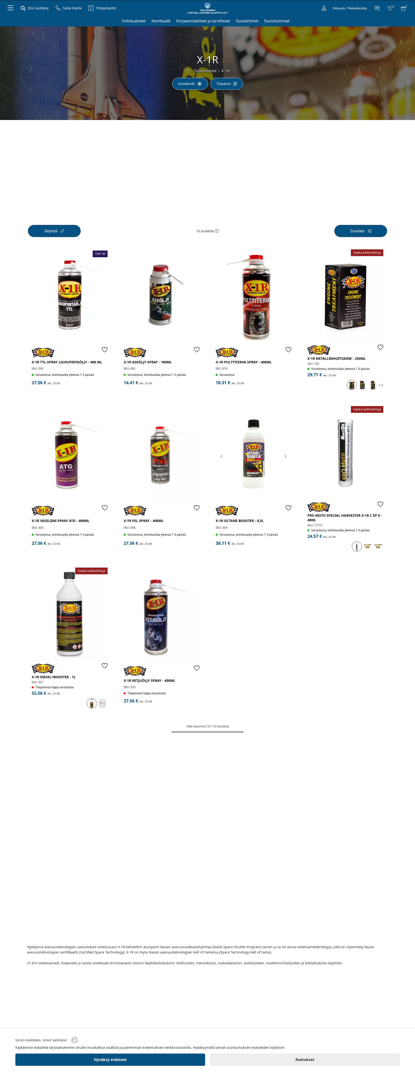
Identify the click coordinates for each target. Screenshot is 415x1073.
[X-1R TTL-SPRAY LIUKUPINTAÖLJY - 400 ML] (70, 297)
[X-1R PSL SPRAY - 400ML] (162, 455)
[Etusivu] (187, 71)
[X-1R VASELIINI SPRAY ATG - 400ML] (70, 455)
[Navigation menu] (10, 8)
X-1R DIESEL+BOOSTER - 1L (54, 677)
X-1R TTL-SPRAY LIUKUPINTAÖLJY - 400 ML (67, 362)
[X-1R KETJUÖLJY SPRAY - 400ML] (162, 616)
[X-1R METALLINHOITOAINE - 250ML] (345, 296)
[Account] (324, 8)
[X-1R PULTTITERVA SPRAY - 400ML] (254, 297)
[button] (217, 231)
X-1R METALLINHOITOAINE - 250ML (336, 358)
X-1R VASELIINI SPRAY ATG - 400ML (60, 520)
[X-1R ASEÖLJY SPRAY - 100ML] (162, 297)
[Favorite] (105, 349)
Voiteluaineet (134, 21)
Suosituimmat (277, 21)
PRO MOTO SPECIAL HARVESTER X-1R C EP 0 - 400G (344, 517)
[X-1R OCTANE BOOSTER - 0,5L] (254, 455)
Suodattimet (247, 21)
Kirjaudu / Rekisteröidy (350, 8)
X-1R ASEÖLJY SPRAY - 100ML (148, 362)
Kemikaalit (161, 21)
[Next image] (285, 456)
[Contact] (376, 8)
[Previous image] (221, 456)
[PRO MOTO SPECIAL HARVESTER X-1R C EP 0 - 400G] (345, 453)
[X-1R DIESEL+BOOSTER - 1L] (70, 614)
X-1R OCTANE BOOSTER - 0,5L (240, 520)
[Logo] (207, 8)
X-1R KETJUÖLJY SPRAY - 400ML (149, 680)
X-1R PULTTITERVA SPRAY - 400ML (244, 362)
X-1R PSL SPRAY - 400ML (144, 520)
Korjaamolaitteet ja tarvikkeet (203, 21)
